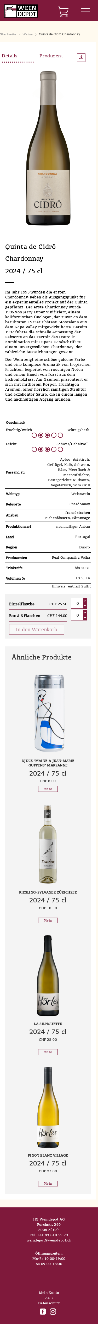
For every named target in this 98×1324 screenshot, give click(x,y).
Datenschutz (49, 1303)
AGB (49, 1298)
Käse (62, 469)
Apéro (65, 459)
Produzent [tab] (51, 55)
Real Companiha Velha (71, 557)
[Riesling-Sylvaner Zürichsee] (48, 844)
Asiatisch (81, 459)
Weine (27, 34)
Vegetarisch (61, 485)
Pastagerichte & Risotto (68, 480)
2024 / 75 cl (48, 773)
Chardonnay (80, 504)
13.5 (79, 578)
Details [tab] (10, 55)
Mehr (48, 789)
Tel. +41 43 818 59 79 (49, 1235)
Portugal (82, 537)
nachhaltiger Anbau (73, 526)
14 (88, 578)
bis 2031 (82, 568)
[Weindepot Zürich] (21, 11)
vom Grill (81, 485)
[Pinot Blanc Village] (48, 1107)
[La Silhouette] (48, 976)
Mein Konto (49, 1292)
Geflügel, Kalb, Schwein (68, 464)
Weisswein (80, 494)
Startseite (8, 34)
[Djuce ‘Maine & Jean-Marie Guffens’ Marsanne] (48, 713)
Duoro (84, 547)
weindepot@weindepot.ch (49, 1240)
